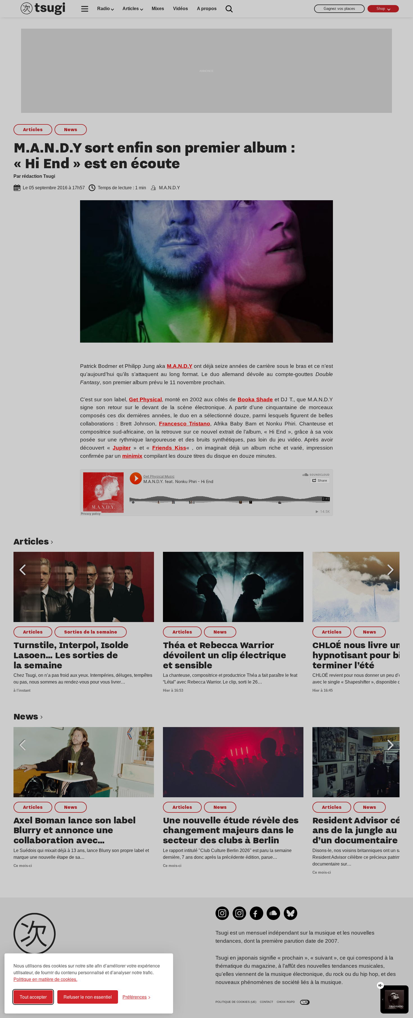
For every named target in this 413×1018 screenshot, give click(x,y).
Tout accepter (33, 997)
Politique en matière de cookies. (45, 979)
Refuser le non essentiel (87, 997)
